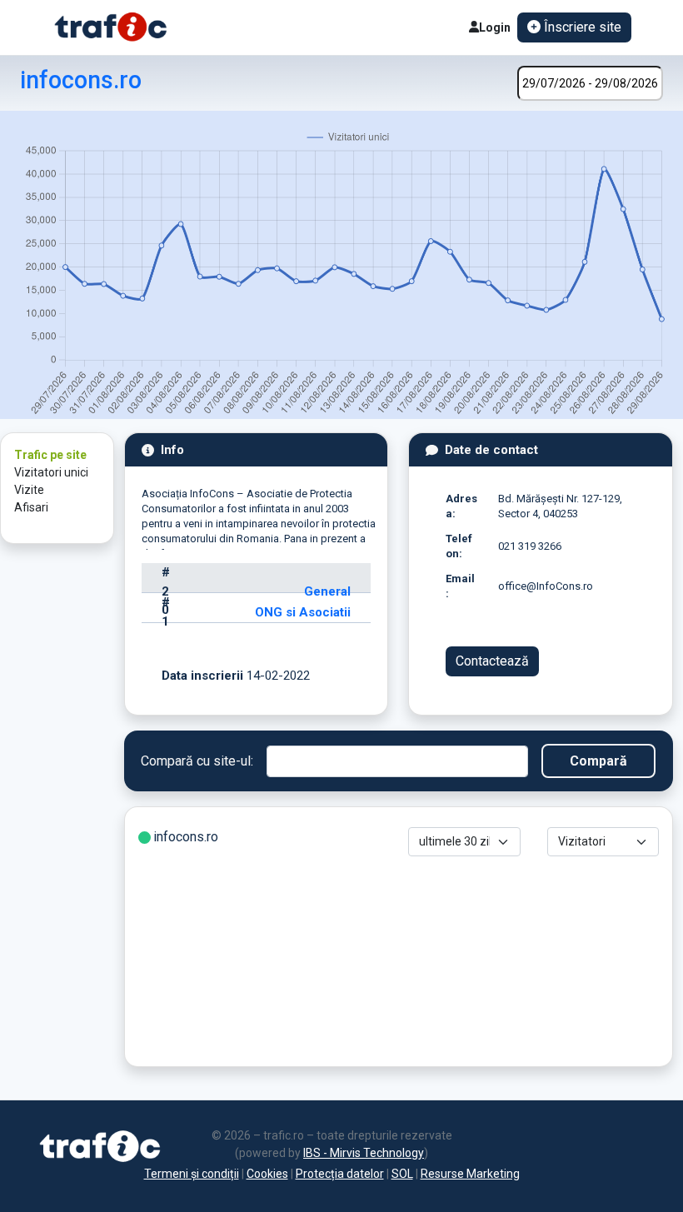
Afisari (31, 507)
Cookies (267, 1173)
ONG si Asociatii (303, 612)
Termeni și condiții (191, 1173)
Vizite (29, 489)
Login (495, 27)
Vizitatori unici (51, 472)
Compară (598, 761)
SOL (402, 1173)
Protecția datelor (340, 1173)
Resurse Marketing (470, 1173)
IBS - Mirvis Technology (363, 1153)
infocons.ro (81, 80)
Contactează (492, 661)
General (327, 591)
